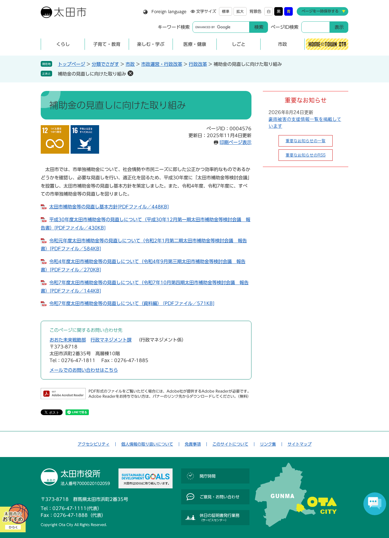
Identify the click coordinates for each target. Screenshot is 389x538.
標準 (225, 11)
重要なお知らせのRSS (305, 155)
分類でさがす (105, 64)
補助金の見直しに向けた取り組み (92, 74)
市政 (130, 64)
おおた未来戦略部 (68, 340)
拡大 (240, 11)
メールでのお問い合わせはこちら (84, 370)
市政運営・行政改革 (161, 64)
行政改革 (198, 64)
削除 (130, 73)
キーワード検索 (174, 27)
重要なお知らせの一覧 (305, 141)
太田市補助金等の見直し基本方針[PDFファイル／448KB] (109, 206)
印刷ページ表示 (235, 142)
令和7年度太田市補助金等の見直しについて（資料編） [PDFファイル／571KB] (131, 303)
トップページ (71, 64)
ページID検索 (284, 27)
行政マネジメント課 (111, 340)
